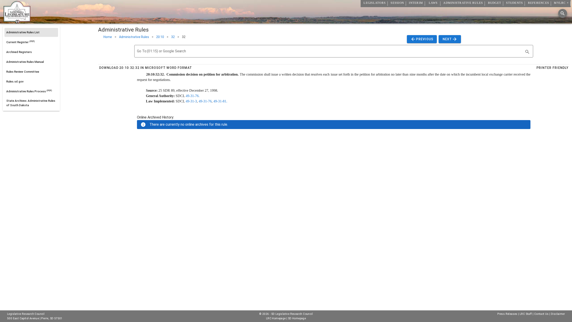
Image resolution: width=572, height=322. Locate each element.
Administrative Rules (134, 37)
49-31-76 (205, 101)
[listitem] (31, 32)
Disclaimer (558, 314)
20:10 (160, 37)
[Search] (562, 13)
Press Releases (507, 314)
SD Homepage (297, 318)
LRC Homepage (276, 318)
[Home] (17, 22)
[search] (527, 52)
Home (107, 37)
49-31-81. (220, 101)
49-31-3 (191, 101)
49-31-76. (193, 96)
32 (173, 37)
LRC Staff (526, 314)
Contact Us (541, 314)
